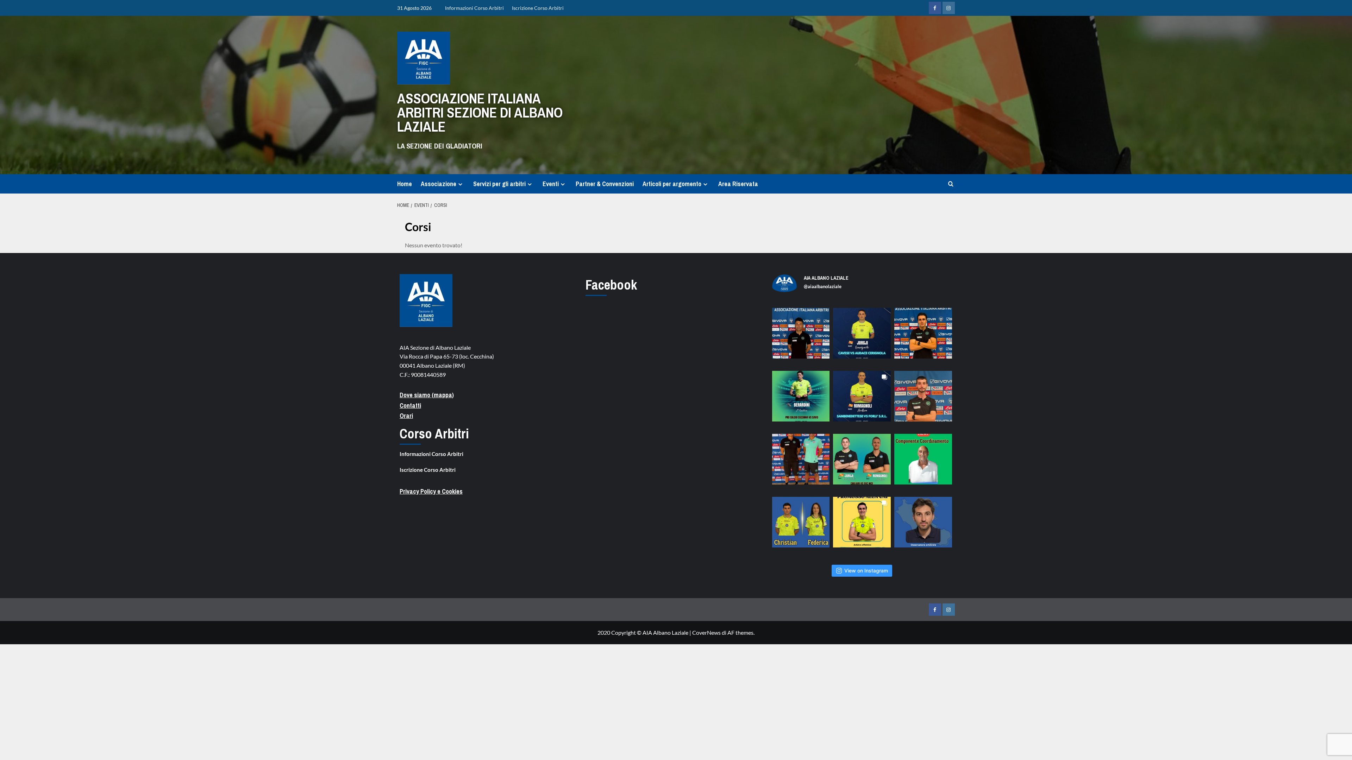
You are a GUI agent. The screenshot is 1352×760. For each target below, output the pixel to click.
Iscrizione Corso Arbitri (538, 8)
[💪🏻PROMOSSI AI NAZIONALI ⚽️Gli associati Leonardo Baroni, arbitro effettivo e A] (862, 526)
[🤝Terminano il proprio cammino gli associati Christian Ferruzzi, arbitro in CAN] (801, 526)
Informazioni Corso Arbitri (474, 8)
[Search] (950, 184)
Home (404, 183)
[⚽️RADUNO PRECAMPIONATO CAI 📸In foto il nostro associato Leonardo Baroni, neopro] (923, 337)
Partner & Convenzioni (605, 183)
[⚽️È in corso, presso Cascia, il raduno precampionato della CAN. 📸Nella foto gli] (801, 463)
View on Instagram (866, 571)
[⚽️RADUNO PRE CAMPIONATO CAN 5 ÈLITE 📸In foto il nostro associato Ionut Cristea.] (801, 337)
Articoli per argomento (672, 183)
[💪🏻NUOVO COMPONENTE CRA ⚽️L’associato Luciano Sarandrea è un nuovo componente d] (923, 463)
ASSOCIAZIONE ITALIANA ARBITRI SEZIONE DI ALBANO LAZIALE (480, 112)
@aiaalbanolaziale (822, 286)
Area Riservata (738, 183)
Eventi (551, 183)
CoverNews (706, 632)
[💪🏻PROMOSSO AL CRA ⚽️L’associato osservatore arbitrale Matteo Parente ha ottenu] (923, 526)
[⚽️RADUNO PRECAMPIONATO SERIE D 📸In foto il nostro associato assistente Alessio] (923, 400)
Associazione (438, 183)
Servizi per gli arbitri (499, 183)
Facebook (611, 285)
